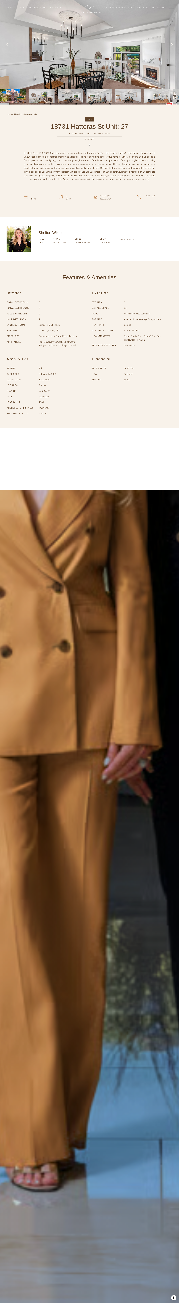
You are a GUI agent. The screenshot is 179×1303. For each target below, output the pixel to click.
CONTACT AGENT (127, 239)
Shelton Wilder (51, 233)
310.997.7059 (59, 242)
